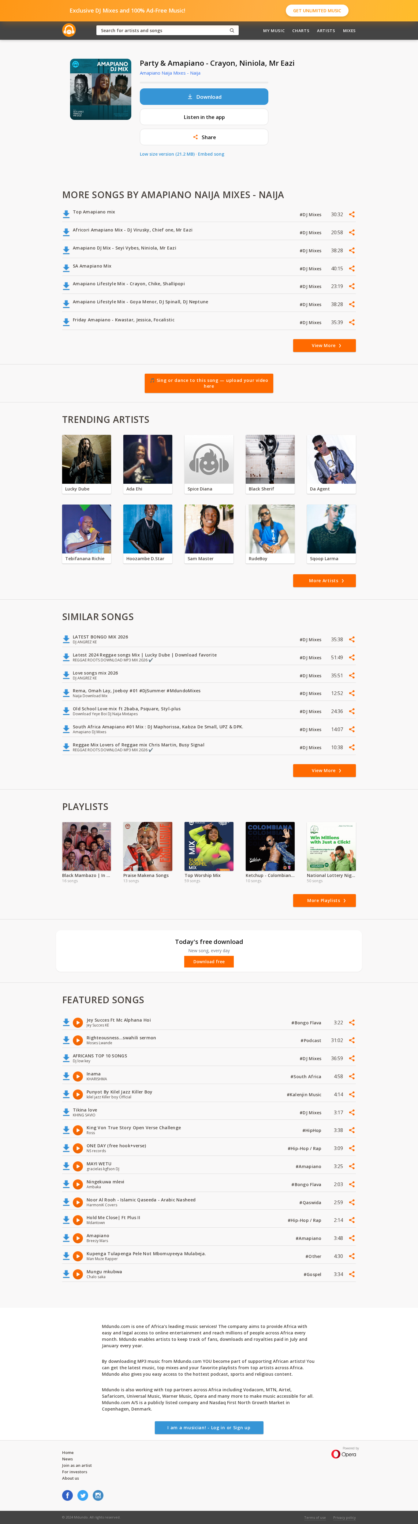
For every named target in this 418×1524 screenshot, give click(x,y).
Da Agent (320, 489)
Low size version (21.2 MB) (167, 154)
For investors (74, 1471)
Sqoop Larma (324, 558)
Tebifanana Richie (84, 558)
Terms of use (315, 1517)
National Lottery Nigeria (331, 875)
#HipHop (312, 1130)
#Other (314, 1256)
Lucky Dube (77, 489)
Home (68, 1452)
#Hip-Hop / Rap (305, 1148)
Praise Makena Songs (146, 875)
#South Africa (306, 1076)
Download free (209, 961)
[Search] (232, 30)
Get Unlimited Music (317, 10)
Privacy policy (344, 1517)
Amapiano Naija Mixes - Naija (170, 73)
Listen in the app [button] (204, 116)
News (67, 1459)
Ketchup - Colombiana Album (270, 875)
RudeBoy (258, 558)
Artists (326, 30)
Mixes (349, 30)
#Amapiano (309, 1166)
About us (70, 1478)
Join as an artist (77, 1465)
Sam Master (201, 558)
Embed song (211, 154)
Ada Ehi (134, 489)
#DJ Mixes (311, 214)
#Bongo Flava (307, 1023)
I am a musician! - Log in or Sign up (208, 1427)
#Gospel (313, 1274)
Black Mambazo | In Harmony (86, 875)
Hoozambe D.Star (145, 558)
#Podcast (311, 1040)
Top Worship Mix (203, 875)
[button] (204, 137)
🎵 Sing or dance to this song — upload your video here (209, 383)
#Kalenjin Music (305, 1094)
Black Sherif (261, 489)
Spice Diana (200, 489)
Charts (300, 30)
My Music (274, 30)
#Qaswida (311, 1202)
